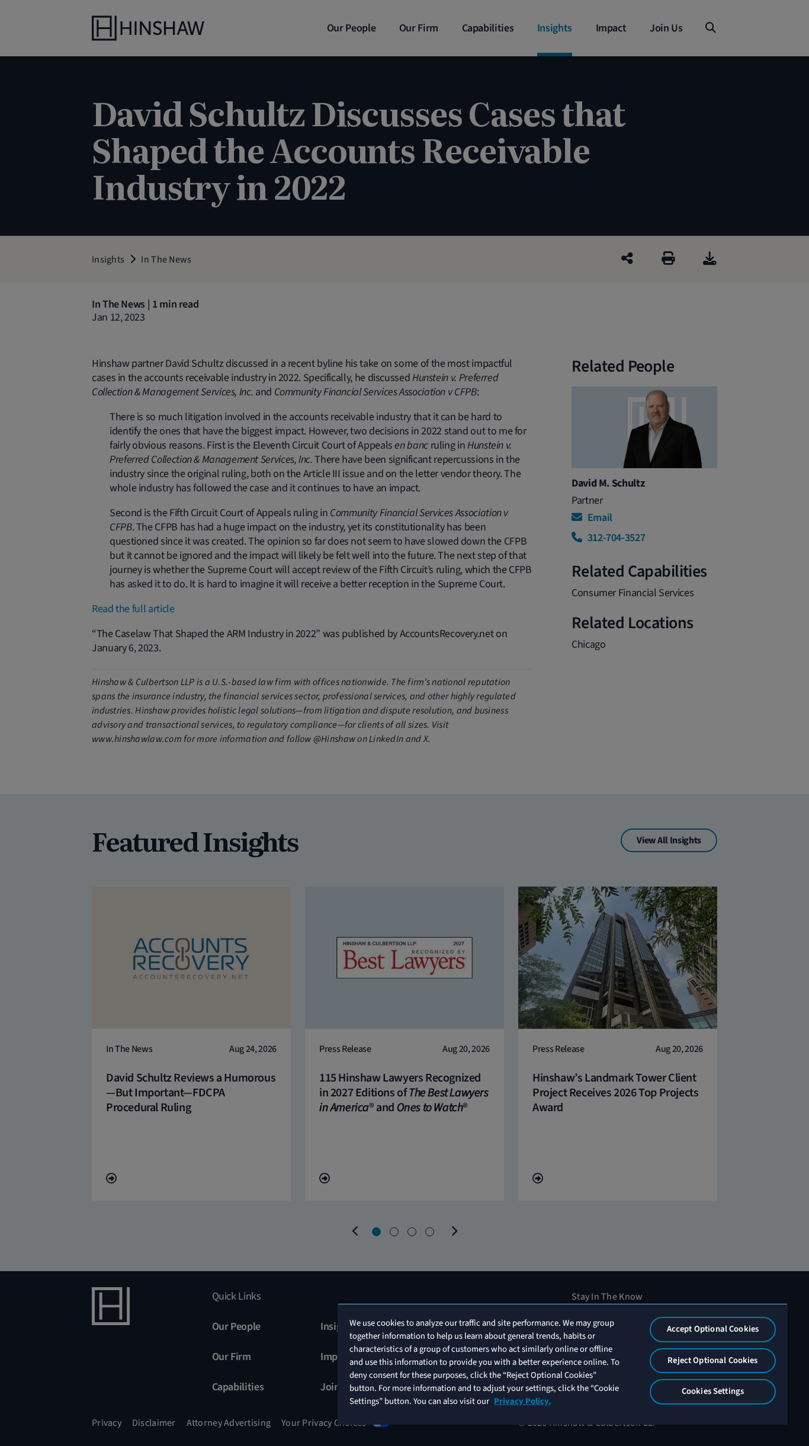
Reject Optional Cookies (712, 1360)
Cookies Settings (713, 1391)
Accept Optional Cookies (713, 1329)
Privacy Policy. (522, 1401)
